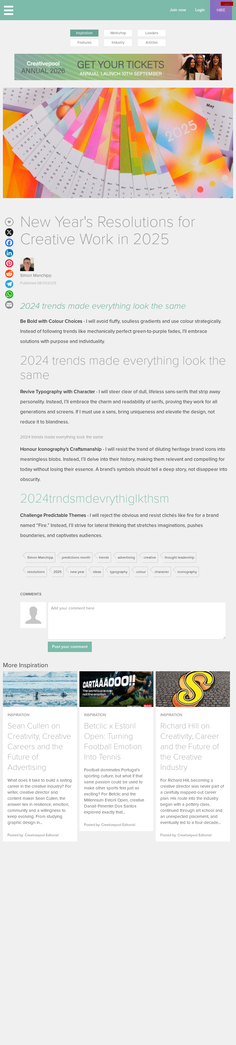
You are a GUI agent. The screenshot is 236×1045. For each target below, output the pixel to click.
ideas (97, 572)
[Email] (9, 305)
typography (118, 572)
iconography (187, 572)
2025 (58, 572)
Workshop (118, 33)
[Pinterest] (9, 263)
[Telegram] (9, 284)
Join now (178, 9)
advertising (126, 557)
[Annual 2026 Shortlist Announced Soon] (118, 67)
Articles (152, 42)
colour (141, 572)
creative (150, 557)
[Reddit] (9, 274)
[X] (9, 232)
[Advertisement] (39, 892)
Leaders (151, 33)
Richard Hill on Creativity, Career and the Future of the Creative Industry (189, 746)
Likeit (9, 222)
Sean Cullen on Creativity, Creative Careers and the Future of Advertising (39, 746)
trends (104, 557)
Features (84, 42)
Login (200, 9)
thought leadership (179, 557)
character (162, 572)
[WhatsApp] (9, 294)
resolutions (36, 572)
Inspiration (84, 33)
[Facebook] (9, 242)
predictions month (76, 557)
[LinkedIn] (9, 253)
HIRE (221, 10)
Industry (118, 42)
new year (77, 572)
